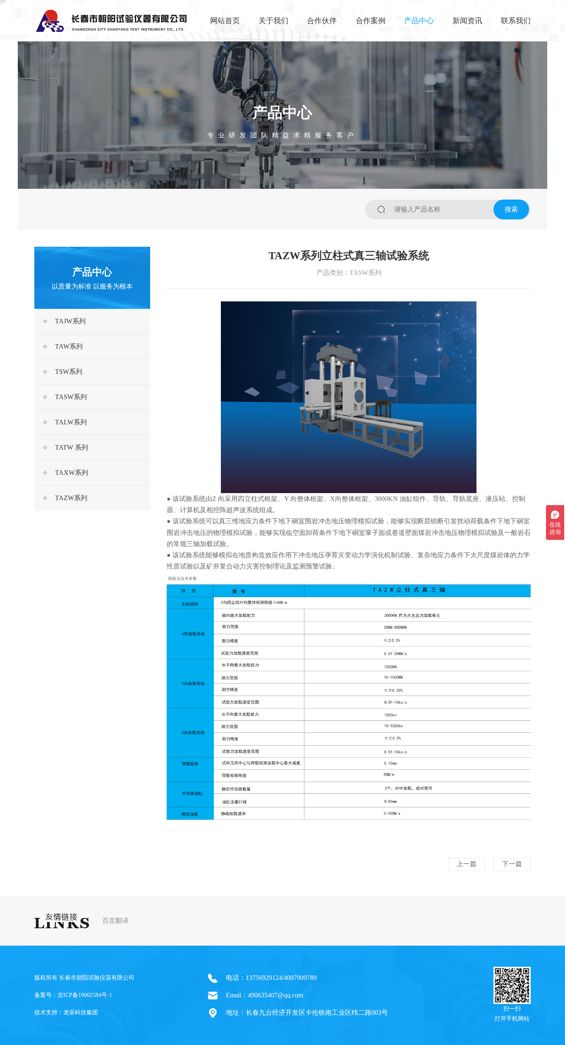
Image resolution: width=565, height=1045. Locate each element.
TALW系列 (71, 422)
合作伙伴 (322, 21)
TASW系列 (71, 396)
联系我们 (516, 21)
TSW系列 (68, 371)
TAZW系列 (71, 497)
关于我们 (273, 21)
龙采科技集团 (80, 1012)
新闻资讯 (467, 21)
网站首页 (225, 21)
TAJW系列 (70, 321)
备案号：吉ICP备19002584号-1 (73, 995)
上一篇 (466, 863)
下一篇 (512, 863)
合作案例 (370, 21)
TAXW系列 (71, 472)
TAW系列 (69, 346)
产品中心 (419, 21)
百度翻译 (115, 920)
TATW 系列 (71, 447)
